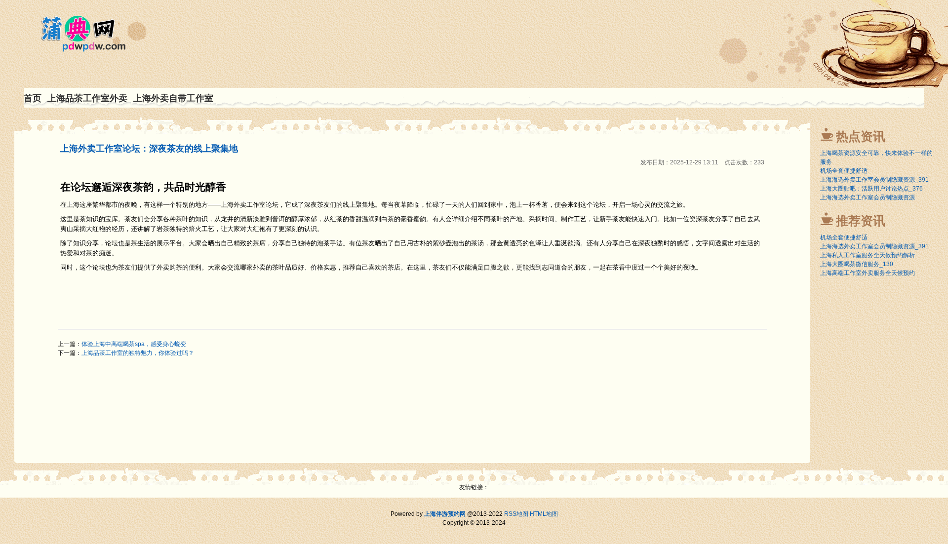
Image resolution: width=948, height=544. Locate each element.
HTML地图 (544, 513)
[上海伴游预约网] (78, 47)
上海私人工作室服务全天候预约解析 (867, 255)
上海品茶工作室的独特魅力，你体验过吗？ (137, 353)
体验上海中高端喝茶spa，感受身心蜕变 (133, 344)
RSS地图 (516, 513)
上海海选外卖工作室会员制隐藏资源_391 (874, 179)
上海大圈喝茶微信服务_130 (856, 264)
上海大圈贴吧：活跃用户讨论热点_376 (871, 188)
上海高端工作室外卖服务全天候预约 (867, 273)
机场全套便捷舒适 (844, 170)
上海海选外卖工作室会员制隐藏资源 (867, 197)
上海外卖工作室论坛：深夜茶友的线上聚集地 (149, 149)
